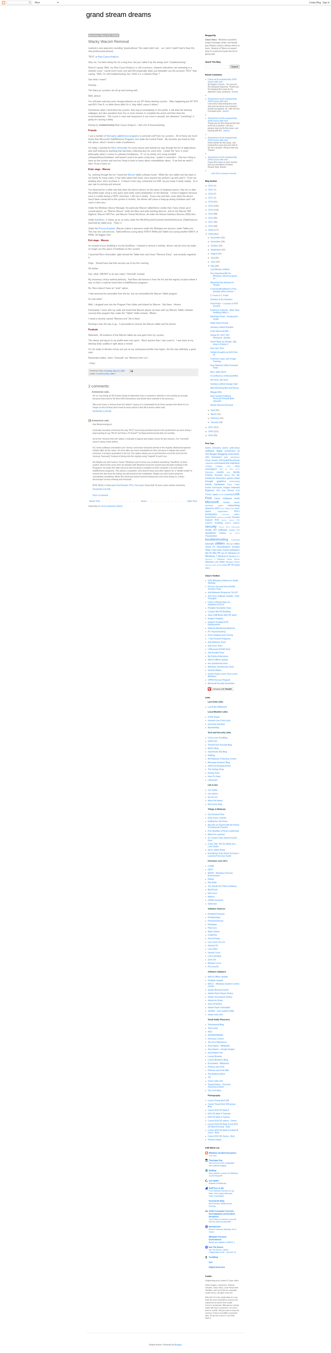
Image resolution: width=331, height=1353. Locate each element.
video (237, 543)
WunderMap (213, 727)
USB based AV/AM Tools (219, 649)
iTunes (208, 494)
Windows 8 (223, 556)
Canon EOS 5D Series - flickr (221, 1136)
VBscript (229, 544)
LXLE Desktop (214, 956)
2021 (211, 189)
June (213, 262)
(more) (235, 92)
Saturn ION (234, 520)
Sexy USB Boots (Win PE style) (222, 615)
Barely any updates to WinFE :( (222, 1242)
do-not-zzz (213, 797)
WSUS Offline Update (218, 660)
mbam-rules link (215, 1014)
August (214, 253)
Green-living (234, 481)
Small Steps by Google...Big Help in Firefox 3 (223, 342)
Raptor (211, 879)
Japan (215, 494)
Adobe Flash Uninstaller (219, 1007)
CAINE (211, 866)
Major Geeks (214, 931)
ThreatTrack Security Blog (220, 745)
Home (144, 501)
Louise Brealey (215, 1056)
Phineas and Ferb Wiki (218, 1070)
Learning (228, 494)
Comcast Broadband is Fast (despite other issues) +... (223, 290)
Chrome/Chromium (229, 460)
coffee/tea (209, 463)
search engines (232, 523)
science (208, 523)
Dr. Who (229, 469)
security (211, 526)
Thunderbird (211, 536)
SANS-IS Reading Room (219, 766)
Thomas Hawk (214, 1139)
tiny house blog (215, 804)
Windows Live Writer (215, 562)
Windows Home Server (228, 559)
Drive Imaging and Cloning (220, 635)
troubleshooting (102, 374)
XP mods (235, 565)
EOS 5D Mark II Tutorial (219, 1117)
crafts (228, 466)
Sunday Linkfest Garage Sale (224, 384)
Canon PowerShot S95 (218, 1100)
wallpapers (234, 550)
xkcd (210, 1031)
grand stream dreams (118, 14)
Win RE (224, 553)
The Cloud (234, 533)
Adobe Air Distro (215, 1000)
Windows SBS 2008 (213, 565)
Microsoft (212, 502)
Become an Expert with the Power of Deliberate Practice (223, 826)
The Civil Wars (214, 1090)
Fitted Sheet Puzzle (219, 323)
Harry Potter (233, 484)
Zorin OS (212, 959)
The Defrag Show (216, 769)
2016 (211, 202)
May (213, 266)
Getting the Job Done (218, 821)
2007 (211, 427)
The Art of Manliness (217, 1042)
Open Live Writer (232, 508)
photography (211, 514)
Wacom (131, 174)
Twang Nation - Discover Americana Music (219, 1085)
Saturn (224, 520)
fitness (227, 475)
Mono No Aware (215, 800)
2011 (211, 222)
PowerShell (210, 517)
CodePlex (212, 935)
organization (223, 511)
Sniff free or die (216, 1188)
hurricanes (217, 487)
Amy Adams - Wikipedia (219, 1046)
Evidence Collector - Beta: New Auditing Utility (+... (224, 311)
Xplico (207, 568)
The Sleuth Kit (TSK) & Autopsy (222, 886)
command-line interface (227, 463)
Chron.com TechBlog (217, 738)
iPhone (230, 490)
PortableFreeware (216, 914)
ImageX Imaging (215, 618)
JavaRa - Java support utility (221, 1011)
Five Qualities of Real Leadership (223, 831)
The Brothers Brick (216, 1074)
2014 (211, 210)
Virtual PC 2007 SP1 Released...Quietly (220, 336)
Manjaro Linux (214, 963)
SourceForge (214, 938)
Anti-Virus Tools (215, 646)
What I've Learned (216, 834)
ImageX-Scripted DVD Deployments (218, 623)
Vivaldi (225, 550)
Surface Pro (234, 530)
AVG (207, 454)
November (216, 241)
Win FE (208, 553)
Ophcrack (212, 904)
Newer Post (94, 501)
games (230, 478)
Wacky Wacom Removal (221, 405)
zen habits (212, 790)
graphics (221, 481)
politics (237, 514)
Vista (207, 549)
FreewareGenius (215, 921)
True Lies (213, 1156)
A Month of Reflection (217, 1183)
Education (209, 472)
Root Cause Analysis (108, 56)
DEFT (210, 869)
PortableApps (214, 917)
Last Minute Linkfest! (219, 269)
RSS (217, 520)
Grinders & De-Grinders (221, 299)
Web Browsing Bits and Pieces (224, 388)
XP (228, 564)
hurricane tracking (216, 724)
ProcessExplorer (107, 228)
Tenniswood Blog (216, 1024)
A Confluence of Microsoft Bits (224, 376)
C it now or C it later (219, 295)
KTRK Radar (214, 717)
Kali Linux (212, 893)
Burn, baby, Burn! (218, 372)
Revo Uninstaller (119, 148)
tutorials (209, 543)
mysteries (209, 505)
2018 (211, 194)
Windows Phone (233, 562)
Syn (211, 1262)
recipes (228, 517)
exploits (220, 472)
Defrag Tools (214, 773)
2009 (211, 230)
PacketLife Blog (216, 1201)
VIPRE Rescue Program (219, 680)
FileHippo (212, 924)
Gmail (237, 478)
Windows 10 (234, 553)
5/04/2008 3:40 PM (101, 489)
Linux (217, 498)
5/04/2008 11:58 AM (102, 411)
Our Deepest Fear (216, 814)
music (237, 502)
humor (208, 487)
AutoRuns (99, 219)
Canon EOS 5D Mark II (218, 1110)
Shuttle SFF (211, 530)
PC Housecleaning (216, 631)
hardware (219, 484)
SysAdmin (210, 533)
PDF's (237, 511)
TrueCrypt (235, 540)
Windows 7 (211, 556)
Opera (208, 511)
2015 (211, 206)
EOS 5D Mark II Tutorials (219, 1113)
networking (234, 505)
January (215, 422)
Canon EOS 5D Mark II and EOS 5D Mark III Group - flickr (223, 1125)
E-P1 (238, 469)
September (216, 250)
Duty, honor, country (217, 818)
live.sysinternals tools (218, 663)
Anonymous (213, 99)
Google (209, 481)
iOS (218, 490)
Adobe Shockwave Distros (220, 997)
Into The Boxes (216, 1247)
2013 (211, 214)
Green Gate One (215, 1081)
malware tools (231, 498)
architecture (229, 451)
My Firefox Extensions (218, 656)
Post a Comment (100, 495)
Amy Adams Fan (215, 1053)
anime (225, 448)
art (238, 451)
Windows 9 (210, 559)
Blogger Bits (216, 392)
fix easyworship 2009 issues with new (222, 80)
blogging (222, 453)
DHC (221, 469)
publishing (221, 517)
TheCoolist (213, 1028)
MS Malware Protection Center (222, 759)
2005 (211, 435)
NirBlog (211, 755)
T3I (209, 1077)
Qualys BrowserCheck (218, 990)
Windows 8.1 (234, 556)
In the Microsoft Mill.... (220, 331)
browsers (217, 457)
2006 (211, 431)
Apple (219, 450)
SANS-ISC (213, 741)
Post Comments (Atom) (112, 506)
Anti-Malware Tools (217, 642)
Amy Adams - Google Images (221, 1049)
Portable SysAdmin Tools (219, 608)
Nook (222, 508)
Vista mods (216, 550)
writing (224, 565)
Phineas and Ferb (216, 1067)
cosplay (219, 466)
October (215, 246)
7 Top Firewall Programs (219, 638)
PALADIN (212, 882)
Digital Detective (217, 1267)
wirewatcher (215, 1226)
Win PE (216, 553)
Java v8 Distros (215, 1004)
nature (220, 505)
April (213, 410)
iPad (223, 490)
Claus (210, 79)
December (216, 237)
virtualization (223, 546)
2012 (211, 218)
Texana (222, 533)
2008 (211, 234)
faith (228, 472)
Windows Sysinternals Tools (221, 667)
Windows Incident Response (222, 1153)
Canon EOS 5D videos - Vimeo (222, 1121)
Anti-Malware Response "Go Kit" (223, 592)
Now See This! (217, 348)
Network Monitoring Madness (221, 628)
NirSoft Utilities (215, 670)
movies (226, 502)
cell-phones (235, 457)
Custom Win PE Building (219, 611)
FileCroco (212, 928)
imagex (226, 487)
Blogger (213, 454)
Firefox (209, 475)
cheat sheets (211, 460)
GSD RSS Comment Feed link (223, 173)
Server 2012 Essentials (229, 527)
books (230, 454)
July (213, 258)
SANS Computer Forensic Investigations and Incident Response (222, 1214)
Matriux (211, 896)
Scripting (219, 523)
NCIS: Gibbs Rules (216, 850)
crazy (237, 466)
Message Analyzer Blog (219, 762)
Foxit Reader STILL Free (127, 485)
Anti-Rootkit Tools (216, 652)
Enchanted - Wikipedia (218, 1063)
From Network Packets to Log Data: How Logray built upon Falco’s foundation (221, 1193)
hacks (208, 484)
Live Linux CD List (216, 942)
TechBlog (213, 1257)
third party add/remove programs (123, 136)
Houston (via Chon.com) (219, 720)
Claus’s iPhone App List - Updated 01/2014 (219, 603)
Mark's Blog (213, 748)
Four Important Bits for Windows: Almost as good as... (223, 276)
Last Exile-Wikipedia (217, 707)
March (214, 414)
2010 (211, 226)
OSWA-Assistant (215, 900)
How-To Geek (214, 776)
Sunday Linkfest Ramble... (222, 327)
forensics (221, 478)
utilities (113, 374)
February (215, 418)
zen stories (213, 793)
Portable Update (215, 980)
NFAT (217, 508)
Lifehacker (213, 780)
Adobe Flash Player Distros (220, 993)
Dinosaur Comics (216, 1039)
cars (226, 457)
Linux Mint (212, 949)
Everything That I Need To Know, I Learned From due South (223, 854)
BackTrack (213, 889)
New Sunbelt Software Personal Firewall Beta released (222, 398)
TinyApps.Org (215, 1160)
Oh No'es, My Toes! (219, 380)
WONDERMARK (215, 1035)
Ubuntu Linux (214, 952)
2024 (211, 185)
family (236, 472)
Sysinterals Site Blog (217, 752)
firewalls (219, 475)
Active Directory (213, 448)
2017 (211, 198)
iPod (238, 490)
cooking (208, 466)
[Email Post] (131, 371)
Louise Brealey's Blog (218, 1060)
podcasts (225, 514)
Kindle (221, 494)
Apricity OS (213, 945)
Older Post (192, 501)
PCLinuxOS (213, 966)
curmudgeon (211, 469)
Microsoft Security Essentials (221, 683)
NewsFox (209, 508)
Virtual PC (210, 547)
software (222, 529)
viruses (236, 546)
